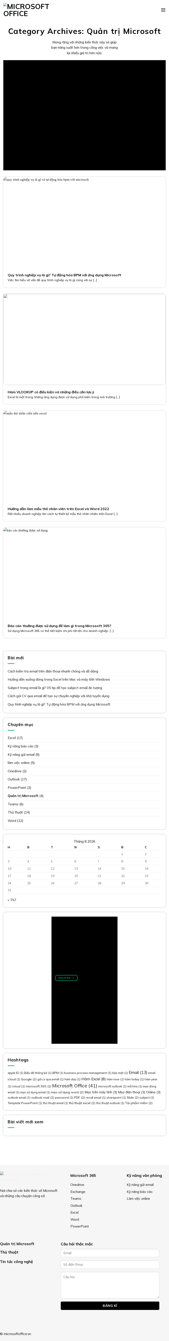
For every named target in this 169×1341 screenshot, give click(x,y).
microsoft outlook (112, 1086)
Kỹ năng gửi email (21, 754)
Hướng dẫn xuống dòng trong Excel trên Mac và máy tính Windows (59, 679)
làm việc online (19, 763)
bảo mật (120, 1073)
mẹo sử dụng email (35, 1092)
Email (138, 1072)
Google (29, 1079)
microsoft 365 (38, 1086)
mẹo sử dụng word (67, 1092)
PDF (79, 1098)
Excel (12, 738)
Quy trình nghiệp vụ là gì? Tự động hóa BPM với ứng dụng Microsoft (59, 704)
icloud (18, 1086)
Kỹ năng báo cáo (20, 746)
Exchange (77, 1192)
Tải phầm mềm (138, 1103)
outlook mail (42, 1098)
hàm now (115, 1079)
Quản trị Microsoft (23, 796)
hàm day (72, 1079)
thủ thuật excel (82, 1103)
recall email (96, 1097)
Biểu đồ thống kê (37, 1073)
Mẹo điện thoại (131, 1092)
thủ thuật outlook (110, 1103)
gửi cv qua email (50, 1079)
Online (153, 1092)
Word (12, 821)
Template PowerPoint (25, 1103)
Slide (133, 1098)
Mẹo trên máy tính (100, 1092)
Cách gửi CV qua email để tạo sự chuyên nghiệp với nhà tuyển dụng (58, 696)
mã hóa (134, 1086)
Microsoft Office (74, 1085)
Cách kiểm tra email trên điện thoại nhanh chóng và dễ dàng (53, 671)
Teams (13, 804)
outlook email (19, 1097)
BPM (57, 1073)
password (64, 1097)
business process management (87, 1073)
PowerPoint (17, 788)
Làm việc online (138, 1198)
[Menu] (163, 10)
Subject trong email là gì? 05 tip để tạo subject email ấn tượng (55, 688)
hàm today (134, 1079)
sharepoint (116, 1097)
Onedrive (15, 771)
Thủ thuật (15, 812)
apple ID (15, 1073)
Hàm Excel (93, 1079)
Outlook (14, 779)
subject (147, 1097)
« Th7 (12, 900)
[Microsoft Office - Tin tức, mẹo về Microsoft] (28, 10)
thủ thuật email (55, 1103)
